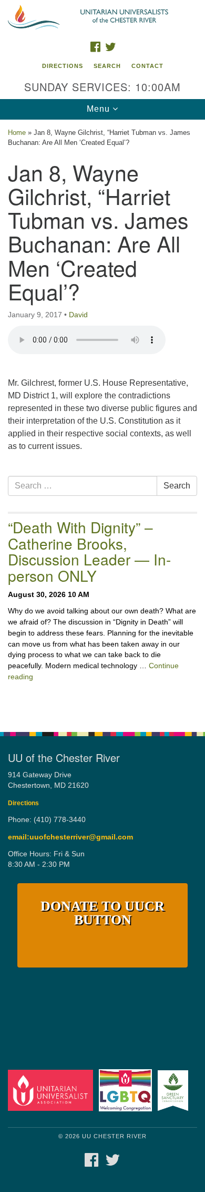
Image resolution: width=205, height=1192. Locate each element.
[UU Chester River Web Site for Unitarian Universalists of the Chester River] (102, 18)
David (78, 314)
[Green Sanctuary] (175, 1090)
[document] (102, 420)
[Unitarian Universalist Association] (52, 1090)
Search (107, 66)
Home (17, 132)
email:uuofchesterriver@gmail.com (70, 837)
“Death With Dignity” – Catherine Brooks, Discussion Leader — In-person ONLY (89, 551)
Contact (147, 66)
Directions (62, 66)
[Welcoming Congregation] (127, 1090)
